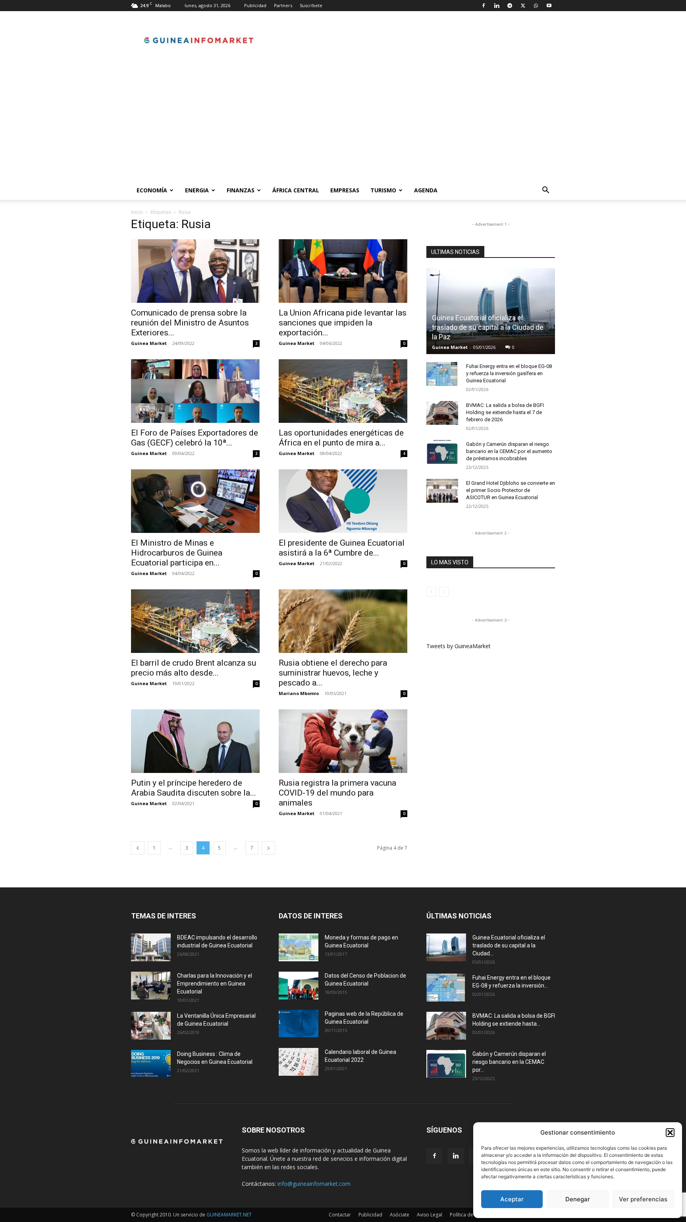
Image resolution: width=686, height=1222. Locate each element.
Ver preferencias (643, 1199)
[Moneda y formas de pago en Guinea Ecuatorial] (298, 947)
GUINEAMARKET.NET (229, 1214)
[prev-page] (138, 847)
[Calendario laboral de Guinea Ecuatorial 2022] (298, 1062)
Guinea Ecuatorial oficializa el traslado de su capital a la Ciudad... (508, 945)
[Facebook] (483, 5)
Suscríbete (311, 5)
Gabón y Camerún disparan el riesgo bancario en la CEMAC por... (509, 1062)
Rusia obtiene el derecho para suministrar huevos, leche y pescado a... (333, 672)
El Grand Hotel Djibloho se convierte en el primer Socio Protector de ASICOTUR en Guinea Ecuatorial (510, 490)
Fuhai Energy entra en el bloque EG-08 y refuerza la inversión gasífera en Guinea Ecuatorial (509, 373)
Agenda (425, 190)
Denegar (577, 1199)
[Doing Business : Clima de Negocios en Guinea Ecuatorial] (151, 1064)
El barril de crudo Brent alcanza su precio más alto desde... (193, 668)
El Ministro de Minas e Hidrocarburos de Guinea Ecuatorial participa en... (176, 552)
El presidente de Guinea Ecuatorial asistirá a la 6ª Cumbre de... (342, 548)
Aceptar (512, 1199)
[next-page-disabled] (444, 592)
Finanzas (240, 190)
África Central (295, 190)
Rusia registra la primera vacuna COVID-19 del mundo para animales (337, 793)
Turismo (383, 190)
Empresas (344, 190)
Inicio (137, 212)
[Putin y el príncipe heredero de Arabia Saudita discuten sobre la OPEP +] (195, 741)
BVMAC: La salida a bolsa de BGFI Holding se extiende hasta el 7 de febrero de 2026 (505, 412)
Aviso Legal (429, 1214)
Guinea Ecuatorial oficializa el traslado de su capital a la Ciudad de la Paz (487, 327)
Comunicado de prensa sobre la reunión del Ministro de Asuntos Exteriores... (190, 322)
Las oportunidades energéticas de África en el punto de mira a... (341, 437)
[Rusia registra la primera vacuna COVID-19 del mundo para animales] (343, 741)
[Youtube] (549, 5)
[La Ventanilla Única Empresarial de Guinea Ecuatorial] (151, 1026)
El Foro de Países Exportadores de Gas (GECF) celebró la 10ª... (194, 437)
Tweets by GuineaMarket (458, 646)
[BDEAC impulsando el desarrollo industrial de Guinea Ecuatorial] (151, 947)
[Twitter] (523, 5)
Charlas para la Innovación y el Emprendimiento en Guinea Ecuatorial (214, 983)
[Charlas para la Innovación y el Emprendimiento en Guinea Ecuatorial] (151, 985)
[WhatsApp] (536, 5)
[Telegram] (510, 5)
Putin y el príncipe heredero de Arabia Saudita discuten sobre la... (193, 788)
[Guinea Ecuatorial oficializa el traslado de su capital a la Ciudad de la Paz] (490, 311)
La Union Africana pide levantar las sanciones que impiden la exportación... (343, 322)
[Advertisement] (343, 121)
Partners (283, 5)
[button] (670, 1133)
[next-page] (268, 847)
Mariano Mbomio (299, 693)
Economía (152, 190)
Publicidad (255, 5)
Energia (197, 190)
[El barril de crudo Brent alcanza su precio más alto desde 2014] (195, 621)
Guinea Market (149, 343)
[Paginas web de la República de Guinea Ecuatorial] (298, 1023)
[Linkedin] (497, 5)
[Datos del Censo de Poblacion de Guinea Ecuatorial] (298, 985)
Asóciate (399, 1214)
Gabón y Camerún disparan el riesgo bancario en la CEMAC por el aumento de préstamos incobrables (509, 451)
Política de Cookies (471, 1214)
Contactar (340, 1214)
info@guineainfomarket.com (314, 1183)
